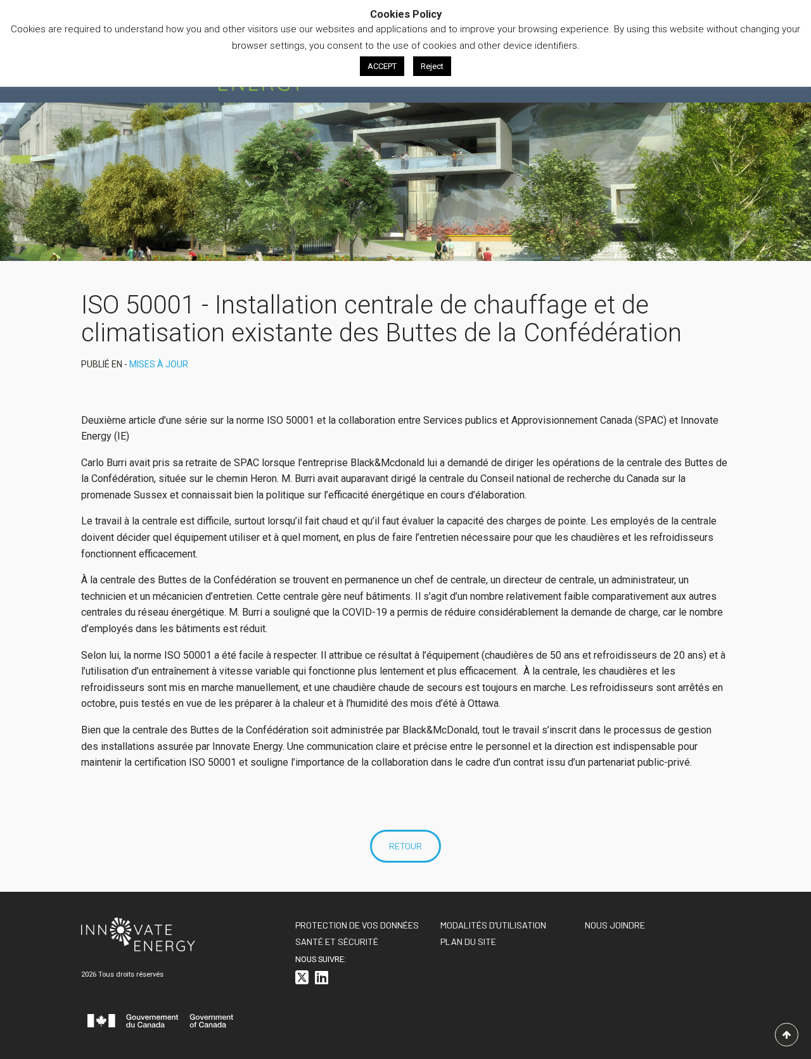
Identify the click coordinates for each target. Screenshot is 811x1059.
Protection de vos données (357, 925)
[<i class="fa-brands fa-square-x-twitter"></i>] (302, 979)
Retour (405, 845)
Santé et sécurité (336, 941)
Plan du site (468, 941)
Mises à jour (158, 364)
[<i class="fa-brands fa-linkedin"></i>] (321, 979)
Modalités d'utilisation (493, 925)
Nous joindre (615, 925)
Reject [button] (432, 66)
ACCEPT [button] (382, 66)
